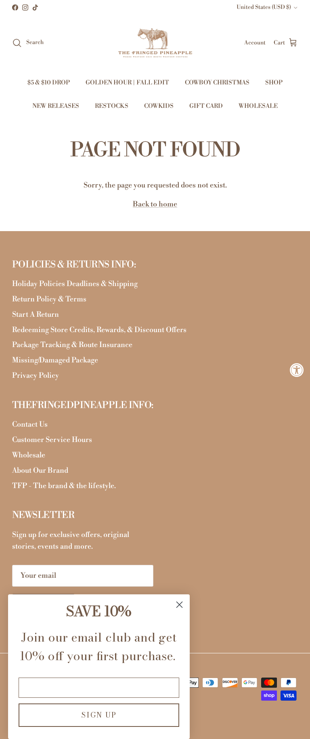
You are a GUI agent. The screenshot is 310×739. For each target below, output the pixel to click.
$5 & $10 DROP (48, 82)
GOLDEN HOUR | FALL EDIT (127, 82)
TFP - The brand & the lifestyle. (64, 486)
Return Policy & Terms (49, 299)
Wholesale (28, 455)
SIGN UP (99, 715)
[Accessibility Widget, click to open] (297, 369)
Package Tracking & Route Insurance (72, 344)
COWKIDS (159, 106)
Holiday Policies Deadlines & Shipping (75, 283)
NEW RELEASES (55, 106)
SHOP (274, 82)
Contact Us (30, 424)
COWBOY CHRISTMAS (217, 82)
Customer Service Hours (52, 439)
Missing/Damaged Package (55, 360)
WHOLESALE (258, 106)
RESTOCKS (111, 106)
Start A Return (35, 314)
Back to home (155, 204)
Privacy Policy (35, 375)
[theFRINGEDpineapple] (155, 43)
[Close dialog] (179, 605)
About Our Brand (40, 470)
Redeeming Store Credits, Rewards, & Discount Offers (99, 330)
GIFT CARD (206, 106)
